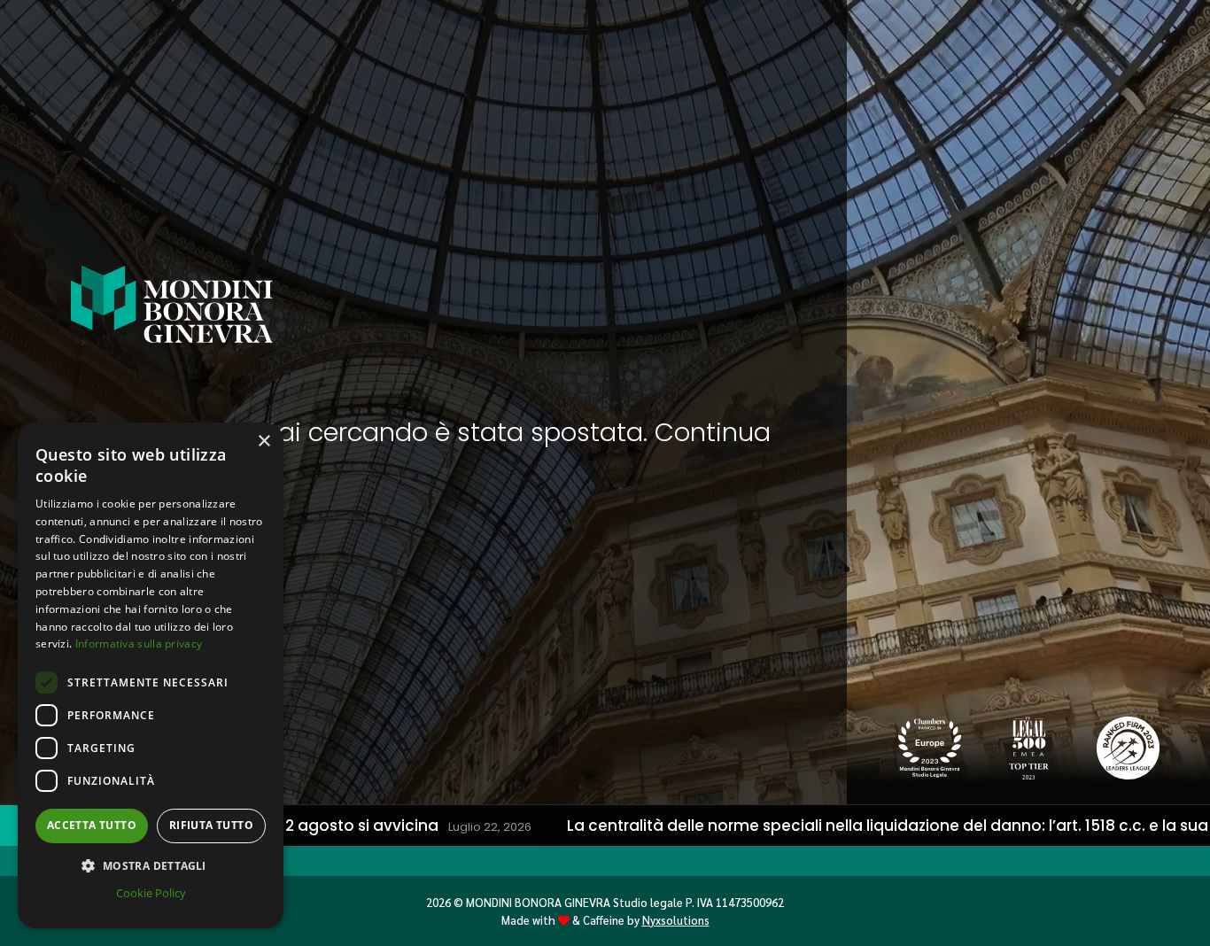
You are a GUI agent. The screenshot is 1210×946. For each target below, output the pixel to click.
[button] (150, 865)
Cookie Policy (151, 893)
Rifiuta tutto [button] (211, 825)
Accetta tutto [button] (91, 825)
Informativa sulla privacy (139, 643)
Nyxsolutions (676, 919)
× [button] (263, 441)
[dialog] (150, 675)
